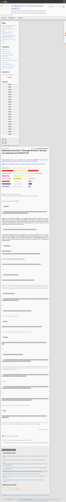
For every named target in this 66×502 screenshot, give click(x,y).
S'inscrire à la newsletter (9, 450)
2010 (9, 121)
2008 (9, 126)
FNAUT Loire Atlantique (7, 68)
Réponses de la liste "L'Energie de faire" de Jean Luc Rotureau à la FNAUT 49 (24, 151)
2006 (9, 131)
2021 (9, 94)
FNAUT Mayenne (6, 58)
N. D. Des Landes (6, 51)
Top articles (37, 499)
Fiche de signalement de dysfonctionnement (7, 32)
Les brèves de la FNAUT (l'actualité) (7, 56)
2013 (9, 114)
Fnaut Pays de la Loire (17, 499)
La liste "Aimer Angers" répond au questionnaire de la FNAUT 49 (18, 440)
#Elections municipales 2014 (11, 436)
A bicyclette (4, 62)
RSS (4, 143)
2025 (9, 87)
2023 (9, 92)
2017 (9, 104)
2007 (9, 129)
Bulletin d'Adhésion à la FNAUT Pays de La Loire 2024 (9, 26)
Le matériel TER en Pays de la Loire (9, 40)
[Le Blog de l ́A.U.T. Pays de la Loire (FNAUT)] (4, 8)
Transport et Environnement (8, 66)
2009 (9, 124)
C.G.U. (58, 499)
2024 (9, 89)
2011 (9, 119)
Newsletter (12, 17)
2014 (9, 111)
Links (3, 43)
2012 (9, 116)
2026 (9, 84)
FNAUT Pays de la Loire (7, 53)
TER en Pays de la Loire (7, 64)
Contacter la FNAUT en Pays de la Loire (9, 29)
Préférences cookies (42, 500)
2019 (9, 99)
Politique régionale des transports (10, 60)
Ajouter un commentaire (15, 488)
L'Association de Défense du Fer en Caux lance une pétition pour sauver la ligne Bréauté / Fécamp (25, 442)
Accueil (4, 17)
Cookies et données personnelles (26, 500)
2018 (9, 102)
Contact (20, 17)
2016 (9, 107)
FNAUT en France (6, 49)
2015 (9, 109)
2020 (9, 97)
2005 (9, 134)
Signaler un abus (51, 499)
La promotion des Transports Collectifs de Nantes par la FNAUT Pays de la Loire (9, 36)
